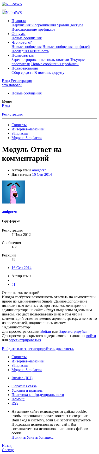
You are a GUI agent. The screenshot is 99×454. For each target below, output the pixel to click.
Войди (45, 331)
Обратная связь (24, 386)
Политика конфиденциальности (38, 395)
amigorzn (39, 170)
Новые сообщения (27, 38)
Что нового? (22, 42)
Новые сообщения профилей (66, 47)
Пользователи (23, 55)
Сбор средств (22, 72)
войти (91, 336)
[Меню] (4, 9)
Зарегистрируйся (73, 331)
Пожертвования (25, 68)
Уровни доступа (70, 25)
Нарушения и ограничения (34, 25)
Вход (6, 106)
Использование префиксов (34, 29)
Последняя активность (30, 51)
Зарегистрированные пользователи (40, 60)
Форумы (18, 34)
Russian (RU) (22, 378)
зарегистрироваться (25, 340)
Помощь (18, 399)
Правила (19, 21)
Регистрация (12, 114)
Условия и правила (27, 390)
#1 (13, 284)
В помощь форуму (49, 72)
